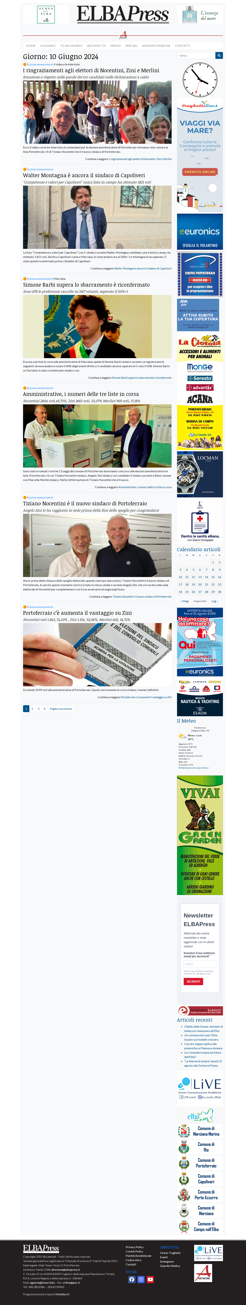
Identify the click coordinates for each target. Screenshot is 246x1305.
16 (219, 577)
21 (206, 584)
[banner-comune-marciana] (200, 1211)
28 (206, 591)
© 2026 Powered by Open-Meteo (194, 768)
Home (30, 45)
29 (213, 591)
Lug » (215, 601)
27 (200, 591)
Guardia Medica (170, 1265)
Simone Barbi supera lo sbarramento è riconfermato (86, 284)
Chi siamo (47, 45)
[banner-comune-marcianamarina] (200, 1131)
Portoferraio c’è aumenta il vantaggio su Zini (77, 612)
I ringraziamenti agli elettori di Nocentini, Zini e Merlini (91, 70)
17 (180, 584)
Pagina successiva (61, 708)
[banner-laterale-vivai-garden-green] (200, 835)
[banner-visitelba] (200, 1115)
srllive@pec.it (71, 1282)
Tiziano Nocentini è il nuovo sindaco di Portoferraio (85, 503)
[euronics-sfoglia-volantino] (200, 232)
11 (187, 577)
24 (180, 591)
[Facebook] (131, 1279)
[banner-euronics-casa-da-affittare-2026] (200, 642)
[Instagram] (141, 1279)
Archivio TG (96, 45)
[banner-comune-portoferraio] (200, 1163)
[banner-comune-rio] (200, 1147)
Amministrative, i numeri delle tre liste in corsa (81, 393)
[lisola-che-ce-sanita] (200, 522)
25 (187, 591)
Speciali (132, 45)
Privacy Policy (134, 1247)
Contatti (182, 45)
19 (193, 584)
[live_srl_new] (200, 1089)
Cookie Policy (134, 1251)
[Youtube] (150, 1279)
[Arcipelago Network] (203, 1272)
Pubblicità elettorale (138, 1255)
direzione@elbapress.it (65, 1269)
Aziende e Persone (156, 45)
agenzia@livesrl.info (42, 1282)
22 (213, 584)
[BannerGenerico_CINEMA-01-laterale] (200, 274)
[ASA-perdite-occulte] (198, 315)
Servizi (115, 45)
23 (219, 584)
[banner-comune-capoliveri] (200, 1179)
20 (200, 584)
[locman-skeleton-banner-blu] (200, 474)
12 (193, 577)
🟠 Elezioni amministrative (38, 64)
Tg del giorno (71, 45)
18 (187, 584)
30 (219, 591)
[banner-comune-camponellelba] (200, 1227)
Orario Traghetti (170, 1252)
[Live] (208, 1252)
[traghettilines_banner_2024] (200, 155)
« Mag (185, 601)
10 (180, 577)
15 (213, 577)
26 (193, 591)
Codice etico (133, 1260)
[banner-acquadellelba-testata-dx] (200, 15)
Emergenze (167, 1261)
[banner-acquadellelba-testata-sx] (46, 15)
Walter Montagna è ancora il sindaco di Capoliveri (84, 175)
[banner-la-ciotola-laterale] (200, 391)
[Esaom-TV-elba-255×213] (200, 697)
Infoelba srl (62, 1294)
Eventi (164, 1257)
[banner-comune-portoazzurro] (200, 1195)
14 (206, 577)
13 (200, 577)
